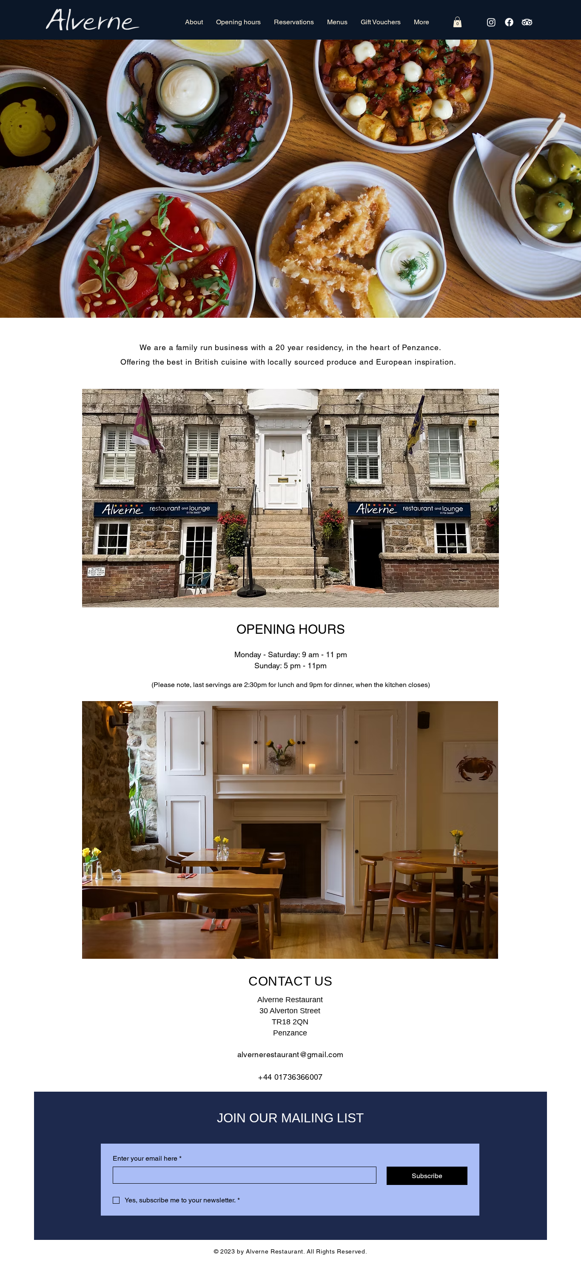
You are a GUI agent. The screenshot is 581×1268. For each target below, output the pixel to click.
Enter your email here (147, 1158)
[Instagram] (491, 22)
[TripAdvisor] (527, 22)
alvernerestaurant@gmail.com (290, 1054)
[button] (457, 22)
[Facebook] (509, 22)
